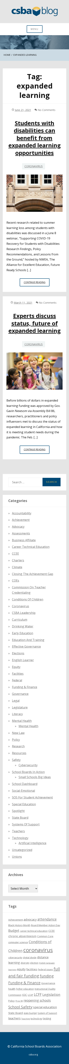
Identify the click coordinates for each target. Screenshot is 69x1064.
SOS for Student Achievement (32, 797)
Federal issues (45, 969)
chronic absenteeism (22, 936)
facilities (18, 674)
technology (36, 1018)
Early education (22, 633)
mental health (22, 721)
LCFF (38, 994)
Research (18, 746)
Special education (24, 804)
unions (17, 857)
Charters (18, 560)
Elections (18, 653)
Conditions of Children (27, 599)
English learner (23, 660)
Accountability (21, 513)
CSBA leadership (24, 613)
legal (16, 701)
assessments (21, 533)
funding (47, 975)
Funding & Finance (24, 687)
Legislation (51, 994)
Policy (16, 740)
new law (18, 733)
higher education (25, 988)
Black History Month (19, 925)
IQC (24, 995)
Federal (17, 680)
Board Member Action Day (45, 925)
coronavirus (38, 950)
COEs (15, 580)
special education (45, 1007)
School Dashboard (24, 784)
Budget (13, 930)
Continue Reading (36, 283)
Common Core (45, 936)
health (11, 988)
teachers (14, 1018)
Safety (16, 760)
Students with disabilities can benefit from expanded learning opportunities (34, 138)
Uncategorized (22, 850)
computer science (18, 942)
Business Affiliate (24, 540)
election (34, 962)
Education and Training (28, 640)
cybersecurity (28, 765)
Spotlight (18, 811)
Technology (20, 838)
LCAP (30, 995)
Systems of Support (26, 824)
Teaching (25, 1018)
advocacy (30, 919)
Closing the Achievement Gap (32, 574)
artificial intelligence (32, 843)
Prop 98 (19, 1001)
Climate (17, 567)
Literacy (17, 714)
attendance (47, 919)
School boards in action (28, 772)
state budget (30, 1013)
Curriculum (19, 620)
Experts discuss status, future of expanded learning (34, 323)
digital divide (29, 957)
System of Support (47, 1013)
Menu (34, 29)
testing (47, 1018)
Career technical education (30, 547)
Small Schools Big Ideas (35, 777)
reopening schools (37, 1000)
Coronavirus (33, 166)
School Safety (20, 1006)
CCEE (15, 554)
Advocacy (18, 527)
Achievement (21, 520)
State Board (20, 818)
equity (16, 667)
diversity (25, 962)
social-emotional (23, 791)
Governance (20, 694)
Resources (19, 753)
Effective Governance (26, 646)
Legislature (20, 707)
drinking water (22, 626)
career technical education (34, 931)
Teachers (18, 831)
